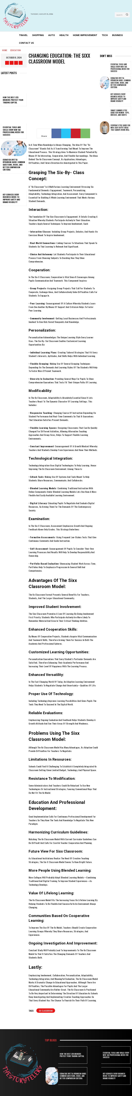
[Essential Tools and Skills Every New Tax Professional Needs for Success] (14, 116)
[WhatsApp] (85, 133)
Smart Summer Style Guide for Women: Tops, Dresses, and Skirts (120, 112)
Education (15, 50)
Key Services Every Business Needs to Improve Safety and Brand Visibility (11, 198)
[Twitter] (16, 63)
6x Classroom (45, 1010)
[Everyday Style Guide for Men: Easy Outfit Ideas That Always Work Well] (104, 127)
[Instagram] (12, 63)
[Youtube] (21, 63)
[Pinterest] (75, 133)
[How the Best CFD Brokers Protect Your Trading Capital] (14, 86)
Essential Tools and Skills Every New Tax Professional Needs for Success (13, 131)
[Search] (127, 14)
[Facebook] (7, 63)
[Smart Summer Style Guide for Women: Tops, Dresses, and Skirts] (104, 112)
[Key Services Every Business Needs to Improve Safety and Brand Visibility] (14, 183)
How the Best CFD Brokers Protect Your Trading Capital (13, 100)
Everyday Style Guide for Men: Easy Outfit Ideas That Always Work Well (120, 127)
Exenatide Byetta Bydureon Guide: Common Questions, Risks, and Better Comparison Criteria (14, 164)
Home (4, 50)
